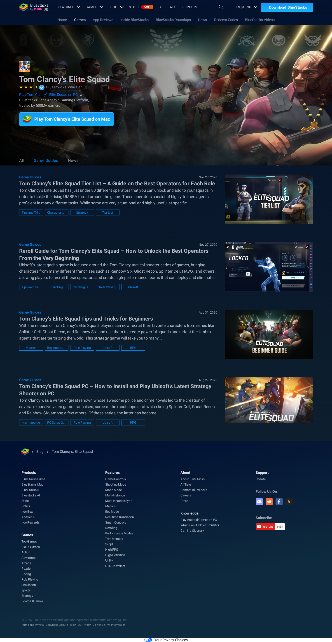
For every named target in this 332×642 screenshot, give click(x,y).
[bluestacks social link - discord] (259, 501)
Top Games (29, 541)
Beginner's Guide (56, 347)
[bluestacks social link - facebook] (279, 501)
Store (140, 7)
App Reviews (103, 20)
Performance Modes (119, 533)
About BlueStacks (192, 479)
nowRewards (30, 522)
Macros (31, 347)
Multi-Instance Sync (118, 501)
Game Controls (115, 479)
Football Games (32, 601)
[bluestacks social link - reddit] (269, 501)
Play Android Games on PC (198, 520)
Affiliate (167, 7)
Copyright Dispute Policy (61, 624)
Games (91, 7)
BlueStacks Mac (32, 484)
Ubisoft (133, 287)
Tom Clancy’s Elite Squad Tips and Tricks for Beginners (86, 319)
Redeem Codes (226, 20)
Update (261, 479)
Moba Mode (113, 490)
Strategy (82, 212)
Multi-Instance (115, 495)
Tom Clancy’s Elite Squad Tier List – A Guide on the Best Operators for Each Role (117, 183)
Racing (26, 574)
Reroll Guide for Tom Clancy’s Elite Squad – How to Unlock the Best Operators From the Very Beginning (113, 254)
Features (66, 7)
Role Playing (107, 287)
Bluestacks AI (30, 495)
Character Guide (56, 212)
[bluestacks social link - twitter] (289, 501)
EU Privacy (84, 624)
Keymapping (31, 422)
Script (109, 544)
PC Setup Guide (56, 422)
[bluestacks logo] (33, 7)
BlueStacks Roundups (173, 20)
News (202, 20)
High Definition (115, 555)
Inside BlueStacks (134, 20)
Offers (25, 506)
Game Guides (46, 160)
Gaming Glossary (192, 530)
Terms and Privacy (32, 624)
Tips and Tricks (31, 212)
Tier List (107, 212)
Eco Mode (112, 511)
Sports (25, 590)
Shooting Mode (115, 484)
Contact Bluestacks (193, 490)
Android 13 (28, 517)
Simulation (28, 585)
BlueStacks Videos (260, 20)
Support (190, 7)
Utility (109, 560)
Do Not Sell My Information (109, 624)
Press (184, 501)
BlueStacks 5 (30, 490)
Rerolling (57, 287)
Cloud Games (30, 547)
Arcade (26, 563)
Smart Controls (115, 522)
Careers (185, 495)
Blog (113, 7)
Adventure (28, 557)
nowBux (27, 511)
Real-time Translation (119, 517)
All (21, 160)
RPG (133, 347)
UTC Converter (115, 566)
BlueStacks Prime (33, 479)
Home (62, 20)
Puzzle (25, 568)
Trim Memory (114, 539)
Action (25, 552)
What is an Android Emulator (199, 525)
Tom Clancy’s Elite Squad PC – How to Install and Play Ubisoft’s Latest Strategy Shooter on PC (115, 390)
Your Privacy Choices (171, 640)
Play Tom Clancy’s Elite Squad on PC (48, 94)
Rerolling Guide (82, 287)
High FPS (111, 549)
